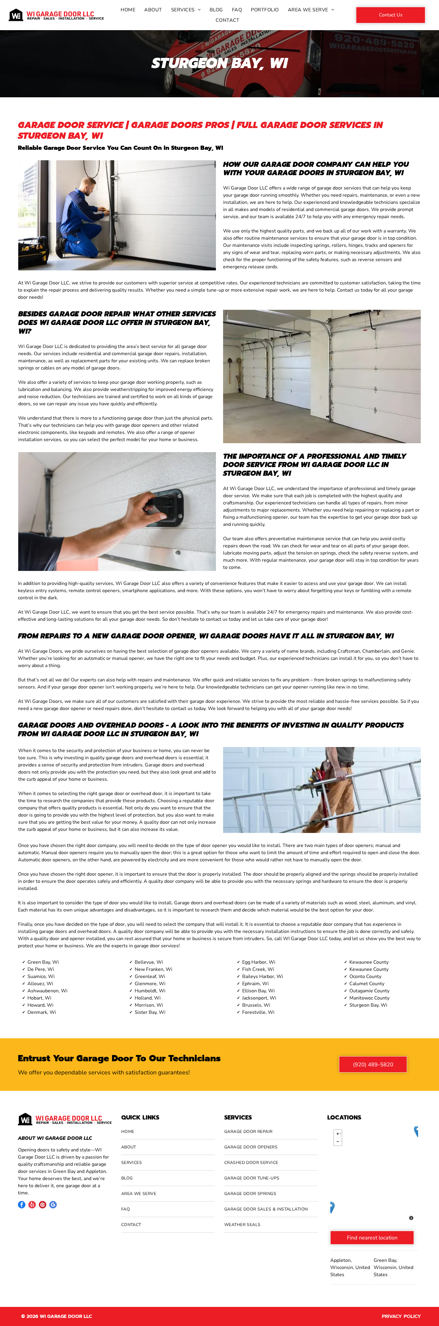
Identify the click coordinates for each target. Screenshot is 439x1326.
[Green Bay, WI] (417, 1131)
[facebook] (21, 1205)
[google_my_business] (53, 1205)
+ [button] (341, 1132)
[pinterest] (42, 1205)
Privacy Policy (401, 1316)
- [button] (341, 1140)
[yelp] (32, 1205)
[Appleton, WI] (331, 1208)
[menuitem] (128, 10)
